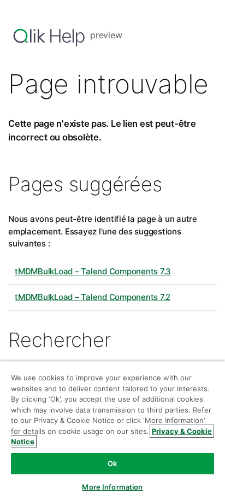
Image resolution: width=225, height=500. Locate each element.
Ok (112, 463)
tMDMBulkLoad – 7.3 (93, 271)
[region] (112, 430)
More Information (112, 487)
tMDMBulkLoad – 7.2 (92, 297)
